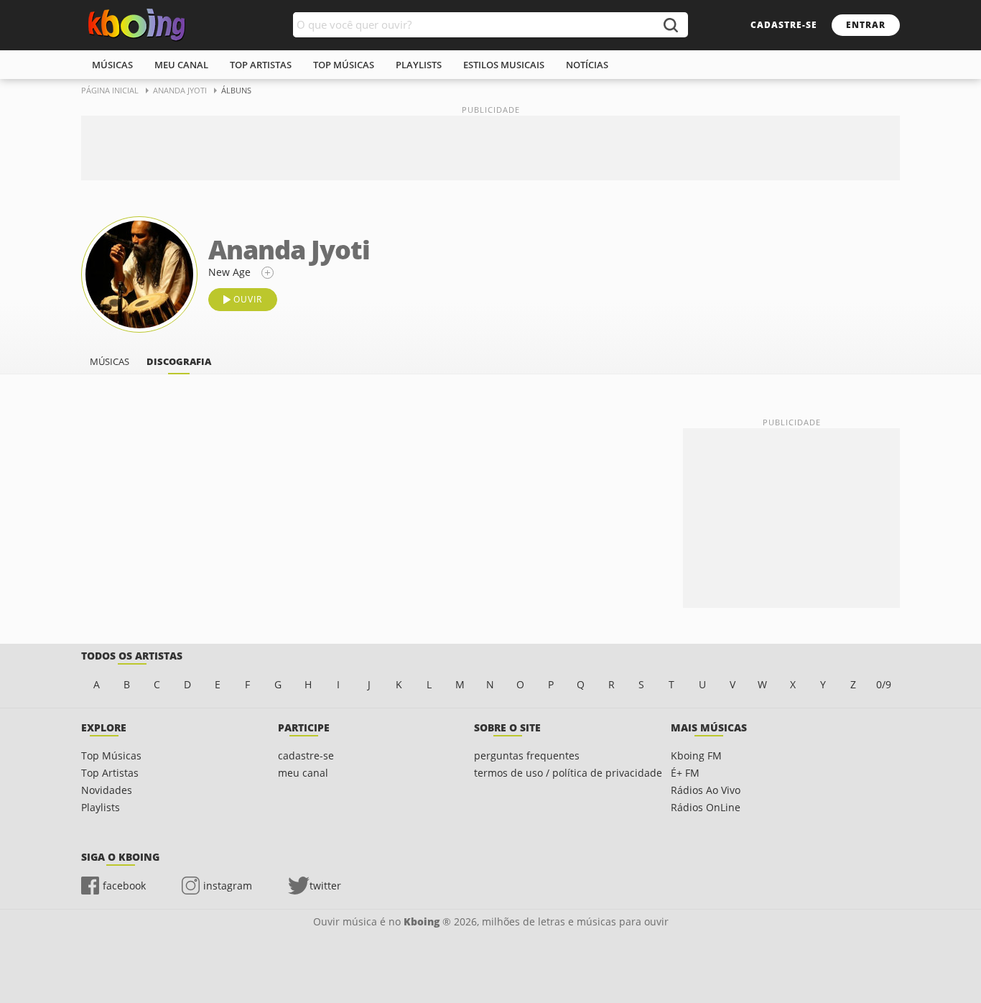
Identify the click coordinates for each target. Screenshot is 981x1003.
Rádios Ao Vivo (705, 790)
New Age (229, 272)
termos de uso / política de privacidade (568, 773)
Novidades (106, 790)
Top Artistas (110, 773)
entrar (865, 25)
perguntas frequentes (527, 755)
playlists (419, 64)
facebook (124, 885)
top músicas (343, 64)
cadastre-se (783, 25)
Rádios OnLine (705, 807)
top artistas (261, 64)
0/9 (883, 684)
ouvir (247, 299)
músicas (112, 64)
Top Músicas (111, 755)
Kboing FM (696, 755)
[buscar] (670, 24)
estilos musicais (503, 64)
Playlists (100, 807)
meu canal (181, 64)
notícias (587, 64)
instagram (227, 885)
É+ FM (685, 773)
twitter (325, 885)
